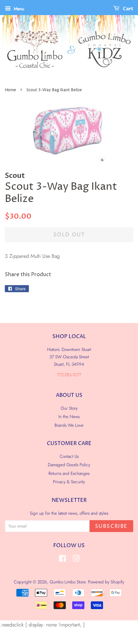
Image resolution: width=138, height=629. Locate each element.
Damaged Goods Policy (69, 464)
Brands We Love (69, 425)
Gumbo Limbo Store (67, 582)
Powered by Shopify (106, 582)
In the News (69, 416)
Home (10, 90)
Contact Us (69, 456)
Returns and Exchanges (69, 473)
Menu (18, 8)
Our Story (69, 408)
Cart (127, 9)
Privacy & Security (69, 481)
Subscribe (111, 526)
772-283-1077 (69, 374)
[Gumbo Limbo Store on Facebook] (62, 559)
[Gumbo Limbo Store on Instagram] (76, 559)
